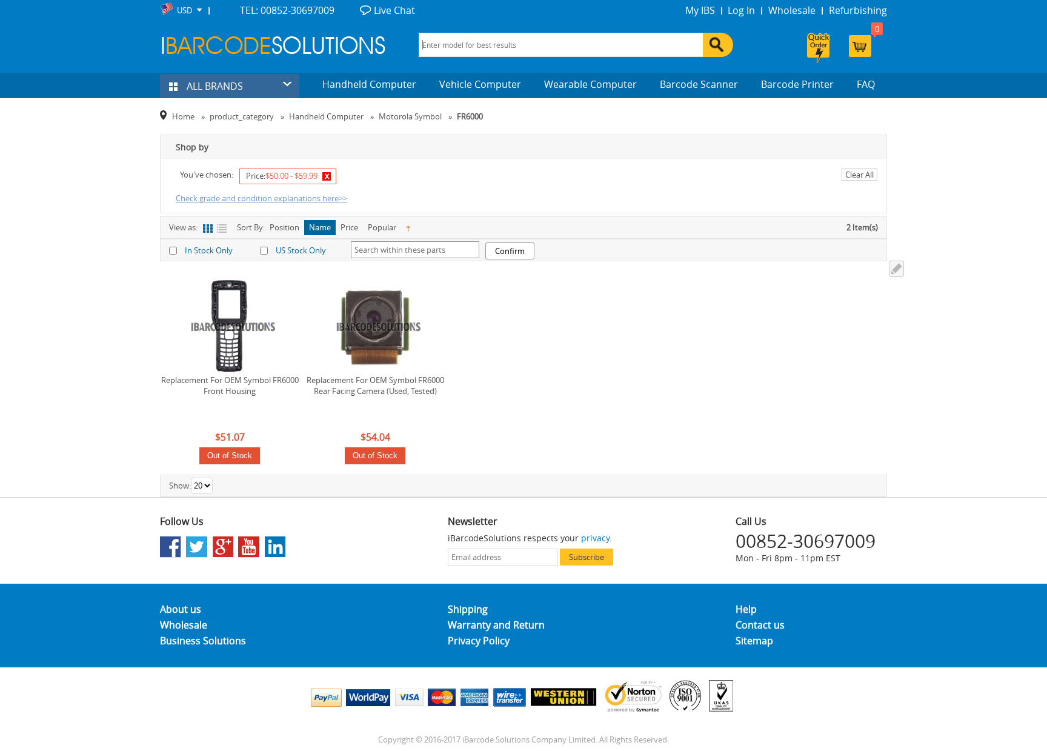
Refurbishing (858, 10)
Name (320, 227)
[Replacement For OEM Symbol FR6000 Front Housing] (229, 326)
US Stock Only (301, 250)
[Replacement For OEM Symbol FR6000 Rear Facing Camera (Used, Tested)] (375, 326)
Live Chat (394, 10)
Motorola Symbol (410, 116)
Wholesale (792, 10)
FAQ (866, 84)
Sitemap (754, 640)
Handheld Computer (369, 84)
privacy (595, 538)
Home (183, 116)
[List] (221, 228)
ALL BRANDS (213, 86)
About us (180, 609)
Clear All (859, 174)
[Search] (718, 45)
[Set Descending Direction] (408, 227)
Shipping (468, 609)
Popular (382, 227)
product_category (242, 116)
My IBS (700, 10)
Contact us (760, 625)
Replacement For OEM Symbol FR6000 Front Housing (230, 385)
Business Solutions (203, 640)
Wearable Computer (590, 84)
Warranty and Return (496, 625)
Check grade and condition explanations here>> (261, 198)
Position (284, 227)
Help (746, 609)
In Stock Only (209, 250)
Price (349, 227)
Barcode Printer (797, 84)
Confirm (510, 250)
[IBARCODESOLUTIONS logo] (273, 45)
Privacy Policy (479, 640)
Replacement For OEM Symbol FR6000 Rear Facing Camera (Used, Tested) (375, 385)
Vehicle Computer (480, 84)
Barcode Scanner (699, 84)
